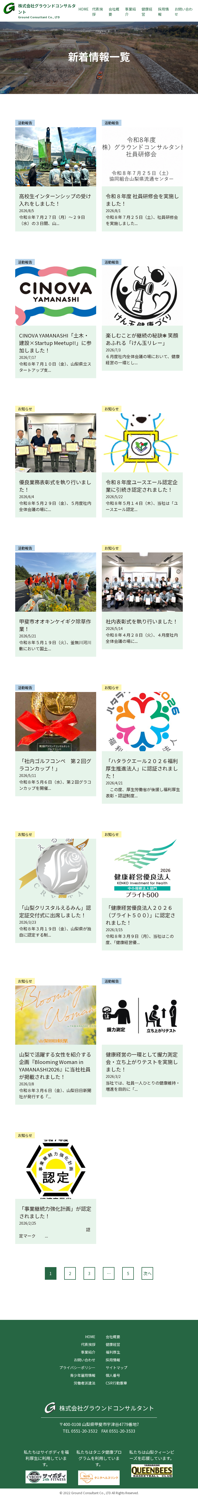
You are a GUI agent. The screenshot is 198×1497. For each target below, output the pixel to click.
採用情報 (113, 1359)
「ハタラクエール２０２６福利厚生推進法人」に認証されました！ (142, 768)
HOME (83, 9)
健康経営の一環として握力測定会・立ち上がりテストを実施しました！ (142, 1062)
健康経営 (113, 1344)
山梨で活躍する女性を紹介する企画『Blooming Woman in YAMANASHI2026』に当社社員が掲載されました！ (55, 1065)
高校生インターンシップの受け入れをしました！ (55, 199)
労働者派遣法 (84, 1383)
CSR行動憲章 (116, 1383)
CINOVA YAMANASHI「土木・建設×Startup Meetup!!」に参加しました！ (55, 343)
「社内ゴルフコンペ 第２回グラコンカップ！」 (55, 764)
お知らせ (25, 408)
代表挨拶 (88, 1344)
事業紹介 (88, 1352)
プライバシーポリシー (77, 1367)
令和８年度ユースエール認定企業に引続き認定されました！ (142, 485)
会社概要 (113, 1336)
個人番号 (113, 1375)
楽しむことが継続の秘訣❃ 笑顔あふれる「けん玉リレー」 (142, 339)
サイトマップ (116, 1367)
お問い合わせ (84, 1359)
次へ (147, 1273)
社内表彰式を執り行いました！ (142, 621)
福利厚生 (113, 1352)
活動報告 (25, 122)
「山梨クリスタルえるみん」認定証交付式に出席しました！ (55, 911)
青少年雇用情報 (82, 1375)
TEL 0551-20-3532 (80, 1431)
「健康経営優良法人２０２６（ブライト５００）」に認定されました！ (140, 915)
